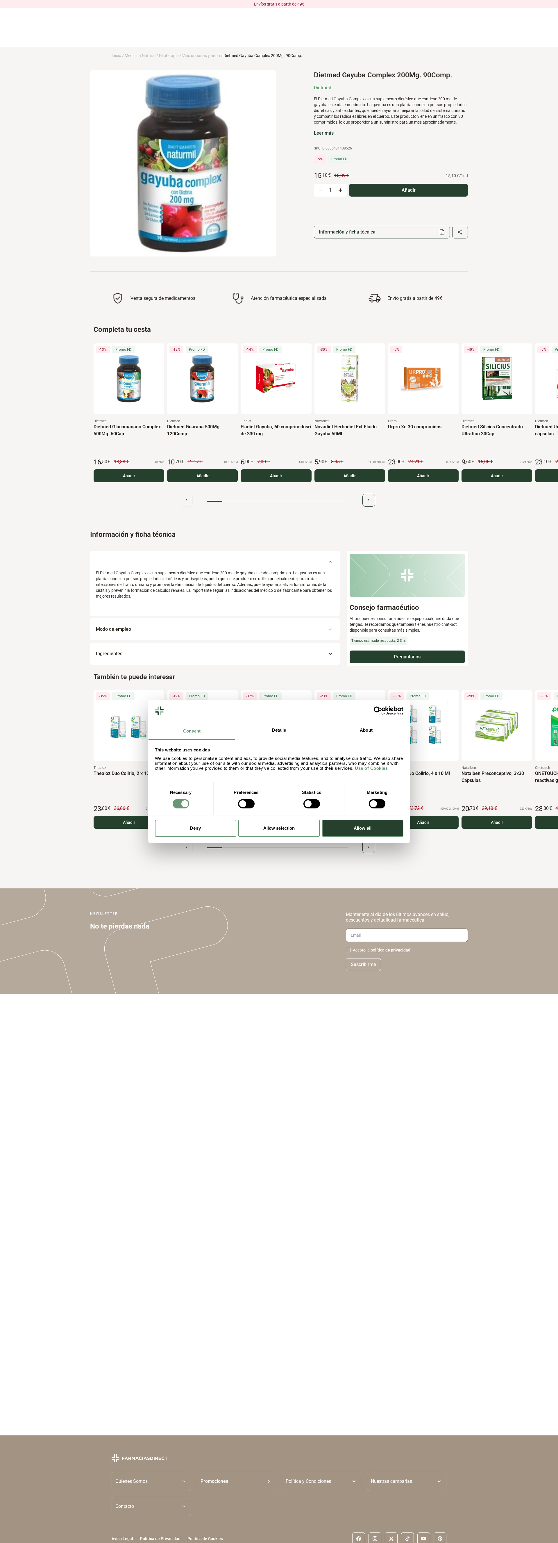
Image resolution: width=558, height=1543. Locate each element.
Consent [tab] (192, 730)
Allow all (362, 828)
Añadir (129, 475)
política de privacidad (390, 950)
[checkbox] (348, 950)
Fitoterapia (169, 55)
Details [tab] (279, 730)
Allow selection (279, 828)
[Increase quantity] (340, 190)
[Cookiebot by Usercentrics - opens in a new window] (378, 710)
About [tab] (366, 730)
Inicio (116, 55)
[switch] (246, 803)
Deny (195, 828)
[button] (236, 1481)
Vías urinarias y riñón (201, 55)
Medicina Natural (140, 55)
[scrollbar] (277, 501)
